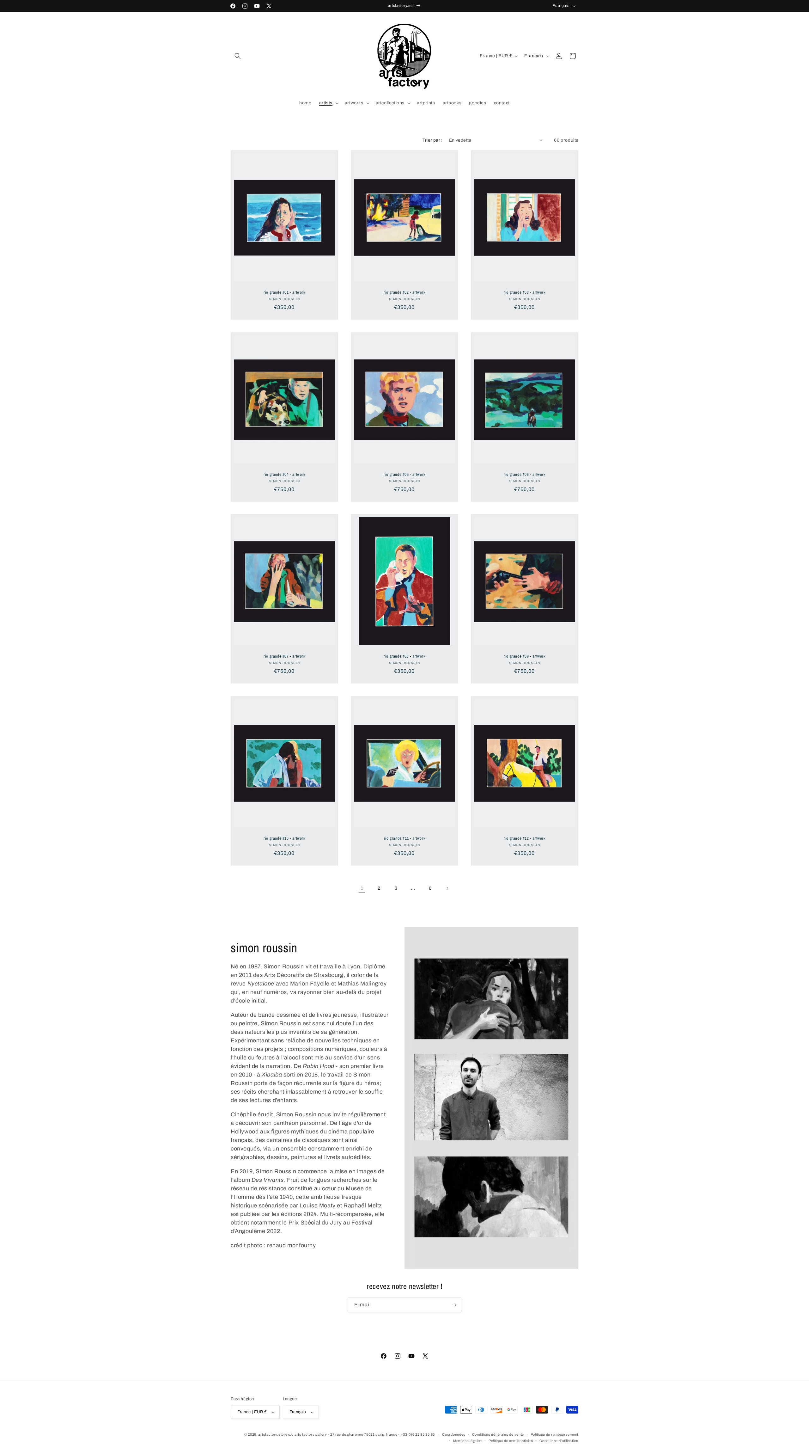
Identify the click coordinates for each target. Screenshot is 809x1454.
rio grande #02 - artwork (404, 292)
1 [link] (362, 888)
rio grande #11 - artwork (404, 838)
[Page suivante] (447, 888)
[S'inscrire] (454, 1305)
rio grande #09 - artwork (524, 656)
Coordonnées (453, 1434)
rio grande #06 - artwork (524, 474)
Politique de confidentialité (511, 1441)
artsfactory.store (272, 1434)
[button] (238, 56)
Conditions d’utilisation (558, 1441)
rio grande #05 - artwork (404, 474)
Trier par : (432, 140)
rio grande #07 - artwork (284, 656)
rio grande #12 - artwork (524, 838)
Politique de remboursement (554, 1434)
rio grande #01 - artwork (284, 292)
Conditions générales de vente (498, 1434)
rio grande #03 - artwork (524, 292)
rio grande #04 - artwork (284, 474)
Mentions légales (467, 1441)
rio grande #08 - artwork (404, 656)
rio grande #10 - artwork (284, 838)
